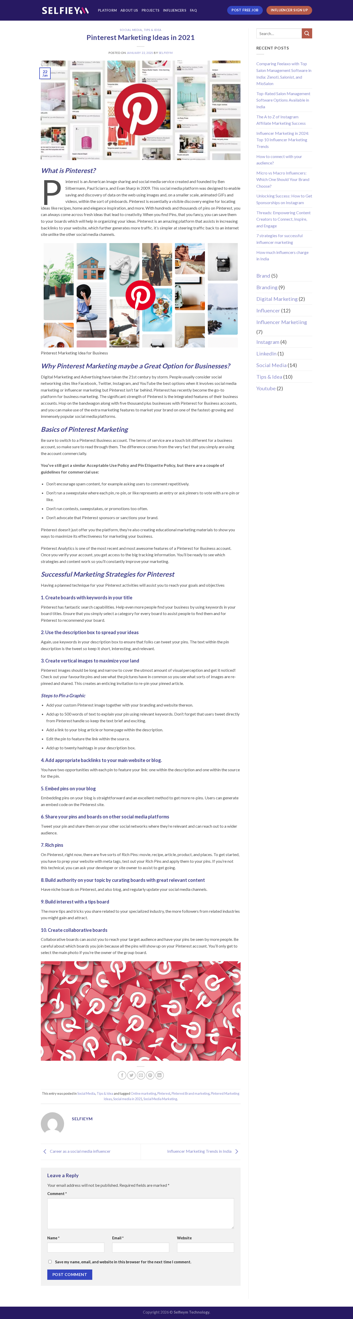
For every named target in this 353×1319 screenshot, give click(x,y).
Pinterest (163, 1093)
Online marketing (143, 1093)
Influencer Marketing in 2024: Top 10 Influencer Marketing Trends (282, 140)
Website (184, 1238)
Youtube (266, 388)
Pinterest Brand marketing (191, 1093)
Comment (57, 1193)
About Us (129, 10)
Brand (263, 275)
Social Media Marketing (160, 1099)
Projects (150, 10)
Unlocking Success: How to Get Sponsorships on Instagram (284, 199)
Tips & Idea (153, 29)
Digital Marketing (277, 299)
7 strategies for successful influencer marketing (279, 239)
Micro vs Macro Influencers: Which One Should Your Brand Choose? (282, 179)
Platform (107, 10)
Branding (267, 287)
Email (118, 1238)
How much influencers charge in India (282, 255)
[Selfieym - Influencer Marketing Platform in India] (65, 10)
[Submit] (307, 33)
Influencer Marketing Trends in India (199, 1151)
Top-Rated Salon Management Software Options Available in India (283, 100)
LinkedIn (266, 353)
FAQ (193, 10)
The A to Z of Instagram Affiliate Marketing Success (281, 120)
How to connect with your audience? (279, 159)
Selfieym (166, 52)
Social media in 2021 (127, 1099)
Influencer (268, 310)
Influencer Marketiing (281, 322)
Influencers (174, 10)
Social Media (131, 29)
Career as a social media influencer (80, 1151)
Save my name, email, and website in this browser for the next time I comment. (123, 1262)
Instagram (267, 342)
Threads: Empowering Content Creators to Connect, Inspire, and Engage (283, 219)
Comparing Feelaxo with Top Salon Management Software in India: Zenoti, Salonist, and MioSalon (283, 73)
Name (53, 1238)
